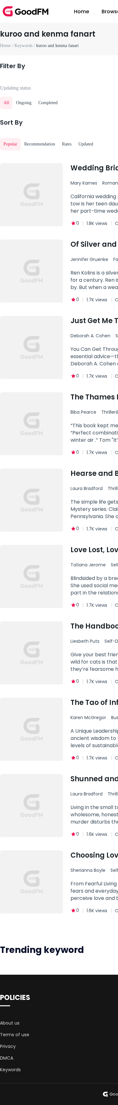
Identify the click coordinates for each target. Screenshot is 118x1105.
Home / (7, 45)
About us (10, 1023)
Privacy (8, 1046)
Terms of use (14, 1034)
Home (81, 11)
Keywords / (25, 45)
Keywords (10, 1070)
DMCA (6, 1058)
